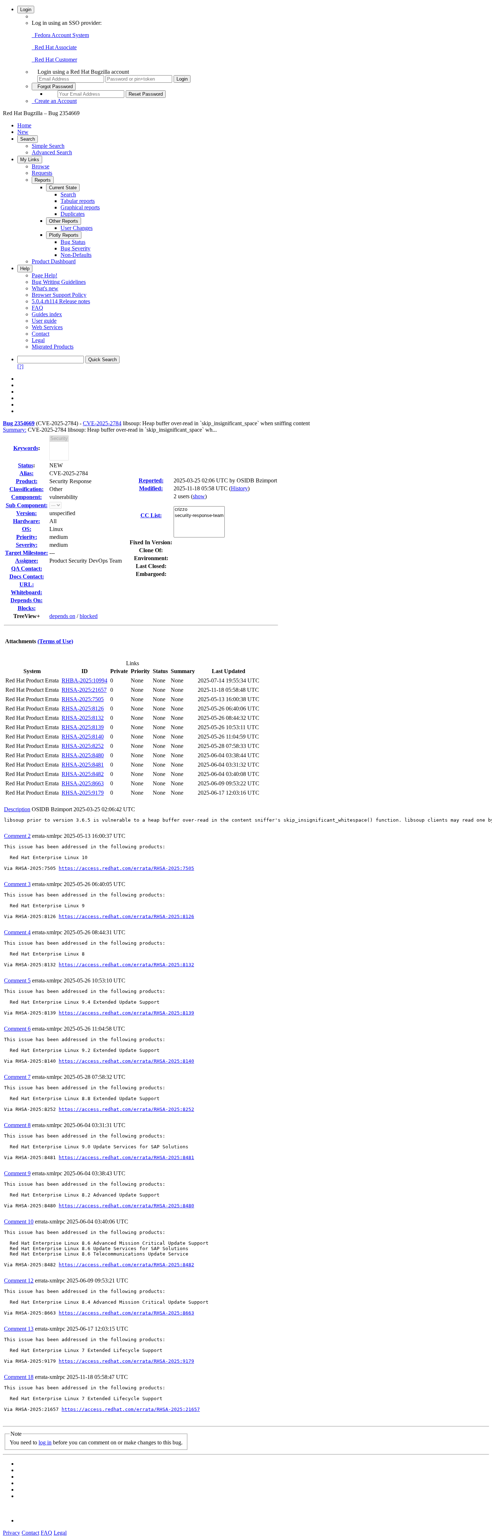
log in (45, 1442)
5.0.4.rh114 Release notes (61, 301)
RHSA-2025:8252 (83, 746)
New (22, 132)
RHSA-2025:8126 (83, 708)
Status (25, 465)
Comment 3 (17, 884)
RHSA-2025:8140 (83, 737)
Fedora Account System (60, 35)
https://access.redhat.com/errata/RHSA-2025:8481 (126, 1157)
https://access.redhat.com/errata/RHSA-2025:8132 (126, 964)
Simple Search (48, 146)
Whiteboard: (26, 592)
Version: (26, 513)
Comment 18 (18, 1377)
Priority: (26, 537)
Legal (38, 340)
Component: (26, 497)
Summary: (14, 430)
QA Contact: (26, 569)
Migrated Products (52, 347)
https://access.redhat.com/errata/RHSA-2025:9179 (126, 1361)
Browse (40, 166)
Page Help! (44, 275)
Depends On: (26, 600)
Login (25, 9)
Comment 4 (17, 932)
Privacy (11, 1533)
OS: (26, 529)
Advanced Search (52, 152)
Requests (42, 173)
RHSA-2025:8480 (83, 755)
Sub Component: (27, 505)
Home (24, 125)
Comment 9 (17, 1173)
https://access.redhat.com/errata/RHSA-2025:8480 (126, 1205)
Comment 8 (17, 1125)
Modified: (151, 488)
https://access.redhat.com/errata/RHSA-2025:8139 (126, 1013)
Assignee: (26, 561)
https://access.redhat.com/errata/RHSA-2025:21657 (131, 1409)
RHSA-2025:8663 (83, 783)
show (199, 496)
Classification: (26, 489)
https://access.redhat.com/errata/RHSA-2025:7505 (126, 868)
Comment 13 (18, 1329)
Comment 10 (18, 1221)
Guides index (47, 314)
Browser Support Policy (59, 295)
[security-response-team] (199, 516)
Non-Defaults (76, 255)
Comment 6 (17, 1029)
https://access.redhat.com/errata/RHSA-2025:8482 (126, 1264)
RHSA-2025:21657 (84, 690)
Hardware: (26, 521)
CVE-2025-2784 (102, 423)
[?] (20, 366)
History (239, 488)
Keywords (25, 448)
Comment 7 (17, 1077)
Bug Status (73, 242)
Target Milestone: (26, 553)
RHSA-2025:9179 (83, 793)
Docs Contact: (26, 576)
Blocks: (27, 608)
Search (27, 139)
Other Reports (63, 221)
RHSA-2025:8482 (83, 774)
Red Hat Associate (54, 47)
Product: (26, 481)
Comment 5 (17, 980)
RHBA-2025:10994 (84, 680)
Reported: (151, 480)
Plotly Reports (64, 235)
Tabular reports (78, 201)
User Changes (77, 228)
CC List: (151, 515)
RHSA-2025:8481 (83, 765)
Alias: (26, 473)
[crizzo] (199, 510)
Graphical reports (80, 207)
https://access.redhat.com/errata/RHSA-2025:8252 (126, 1109)
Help (25, 268)
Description (17, 809)
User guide (44, 321)
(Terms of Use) (55, 641)
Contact (40, 334)
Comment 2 (17, 836)
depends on (62, 616)
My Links (29, 159)
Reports (43, 180)
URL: (26, 584)
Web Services (47, 327)
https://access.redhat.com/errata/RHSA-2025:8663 (126, 1313)
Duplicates (73, 214)
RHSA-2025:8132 (83, 718)
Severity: (26, 545)
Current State (63, 187)
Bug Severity (75, 248)
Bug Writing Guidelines (59, 282)
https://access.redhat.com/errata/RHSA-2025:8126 (126, 916)
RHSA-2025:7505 (83, 699)
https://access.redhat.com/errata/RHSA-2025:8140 (126, 1061)
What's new (45, 288)
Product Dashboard (54, 261)
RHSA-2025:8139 (83, 727)
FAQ (37, 308)
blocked (89, 616)
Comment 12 (18, 1280)
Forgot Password (54, 86)
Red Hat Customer (54, 59)
